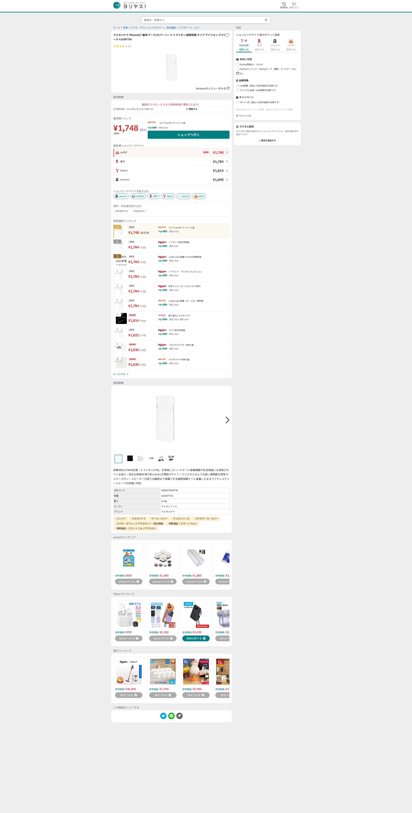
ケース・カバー (159, 518)
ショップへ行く (188, 135)
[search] (266, 20)
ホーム (116, 27)
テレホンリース (181, 518)
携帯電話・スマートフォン (183, 523)
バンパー (121, 518)
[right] (227, 420)
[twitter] (163, 716)
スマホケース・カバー (206, 518)
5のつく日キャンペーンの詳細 (280, 109)
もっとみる (119, 374)
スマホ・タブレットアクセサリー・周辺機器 (140, 523)
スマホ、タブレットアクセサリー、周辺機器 (153, 27)
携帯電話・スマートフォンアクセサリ (136, 528)
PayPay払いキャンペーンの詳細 (251, 109)
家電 (125, 27)
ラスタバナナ (139, 518)
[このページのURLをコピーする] (179, 716)
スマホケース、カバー (190, 27)
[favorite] (227, 35)
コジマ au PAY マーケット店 (172, 123)
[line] (171, 716)
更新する (193, 109)
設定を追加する (268, 140)
